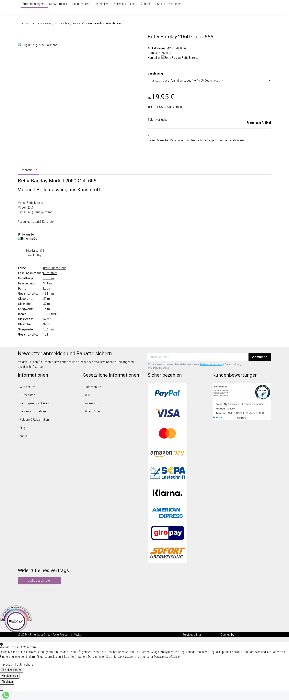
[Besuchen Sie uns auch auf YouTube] (21, 595)
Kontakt (24, 436)
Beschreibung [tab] (28, 170)
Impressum (92, 403)
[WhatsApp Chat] (5, 695)
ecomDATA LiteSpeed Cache (253, 635)
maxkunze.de (210, 635)
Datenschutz (93, 387)
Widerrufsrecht (94, 411)
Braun (47, 268)
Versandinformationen (34, 411)
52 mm (47, 299)
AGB (87, 395)
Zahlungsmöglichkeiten (34, 403)
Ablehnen (7, 681)
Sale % (161, 4)
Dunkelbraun (58, 268)
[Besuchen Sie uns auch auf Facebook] (21, 590)
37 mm (47, 304)
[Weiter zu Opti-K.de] (16, 618)
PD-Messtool (28, 395)
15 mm (47, 309)
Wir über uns (28, 387)
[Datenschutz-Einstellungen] (1, 688)
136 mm (48, 278)
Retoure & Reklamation (34, 419)
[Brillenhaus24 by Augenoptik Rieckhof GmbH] (19, 4)
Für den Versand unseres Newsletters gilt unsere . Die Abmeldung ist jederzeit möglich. (194, 366)
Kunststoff (50, 273)
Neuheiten (175, 4)
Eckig (46, 288)
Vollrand (48, 283)
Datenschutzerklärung (212, 364)
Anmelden (259, 357)
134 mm (48, 293)
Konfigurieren (10, 676)
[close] (21, 38)
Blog (22, 428)
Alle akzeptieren (11, 670)
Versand (178, 107)
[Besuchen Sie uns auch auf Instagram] (21, 599)
